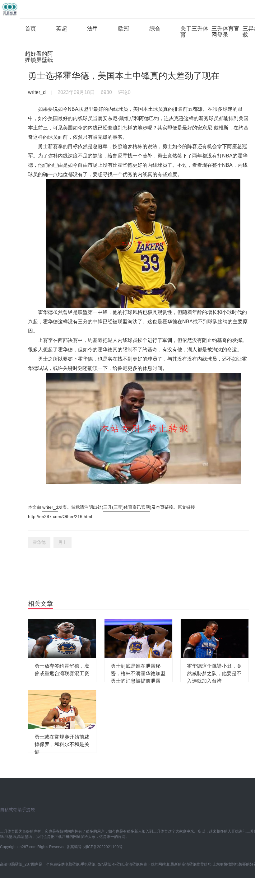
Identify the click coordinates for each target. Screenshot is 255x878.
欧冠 (123, 29)
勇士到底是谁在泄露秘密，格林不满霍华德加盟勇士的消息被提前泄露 (138, 673)
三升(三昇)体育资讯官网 (126, 507)
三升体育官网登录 (225, 32)
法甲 (92, 29)
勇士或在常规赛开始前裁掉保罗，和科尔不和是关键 (62, 744)
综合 (154, 29)
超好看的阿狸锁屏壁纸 (39, 57)
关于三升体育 (194, 32)
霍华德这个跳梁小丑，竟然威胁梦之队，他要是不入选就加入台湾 (214, 673)
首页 (30, 29)
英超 (61, 29)
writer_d (50, 507)
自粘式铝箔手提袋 (17, 809)
